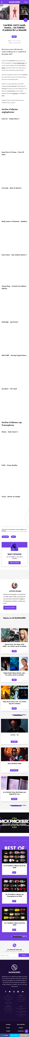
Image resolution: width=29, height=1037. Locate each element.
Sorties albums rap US (8, 997)
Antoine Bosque (14, 41)
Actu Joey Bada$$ (21, 999)
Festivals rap (8, 1012)
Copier (25, 1035)
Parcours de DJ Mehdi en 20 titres (21, 1015)
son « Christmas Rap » (19, 63)
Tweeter (16, 1035)
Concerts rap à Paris (8, 1008)
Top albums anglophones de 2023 (21, 1012)
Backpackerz (14, 2)
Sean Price (15, 93)
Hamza (3, 68)
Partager (6, 1035)
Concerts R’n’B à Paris (8, 1010)
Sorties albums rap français (8, 1000)
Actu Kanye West (21, 1001)
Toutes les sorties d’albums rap (8, 1003)
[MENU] (1, 2)
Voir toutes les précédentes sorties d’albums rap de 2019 (14, 530)
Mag (26, 2)
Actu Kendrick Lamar (21, 997)
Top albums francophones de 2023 (20, 1009)
